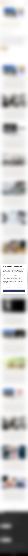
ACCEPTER (14, 291)
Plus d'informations (7, 284)
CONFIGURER (8, 287)
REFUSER (20, 287)
